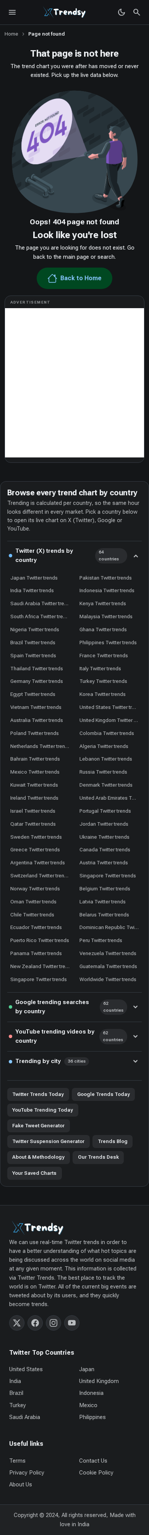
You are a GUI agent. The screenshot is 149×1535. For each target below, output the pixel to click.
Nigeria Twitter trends (34, 629)
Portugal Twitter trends (105, 811)
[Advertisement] (74, 382)
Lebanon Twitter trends (105, 759)
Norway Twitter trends (35, 888)
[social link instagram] (53, 1323)
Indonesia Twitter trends (106, 590)
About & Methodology (38, 1157)
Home (11, 34)
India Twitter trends (32, 590)
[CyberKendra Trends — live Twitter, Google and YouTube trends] (65, 12)
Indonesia (91, 1393)
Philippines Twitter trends (108, 642)
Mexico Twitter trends (35, 772)
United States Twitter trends (110, 707)
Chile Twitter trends (32, 914)
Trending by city (50, 1061)
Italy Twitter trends (100, 668)
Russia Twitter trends (103, 772)
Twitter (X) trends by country (67, 555)
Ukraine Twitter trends (104, 837)
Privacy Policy (26, 1472)
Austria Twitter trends (103, 862)
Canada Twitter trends (104, 849)
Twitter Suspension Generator (48, 1141)
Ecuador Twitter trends (36, 927)
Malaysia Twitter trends (106, 616)
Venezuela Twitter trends (107, 953)
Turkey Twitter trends (103, 681)
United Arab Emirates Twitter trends (110, 798)
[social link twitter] (16, 1323)
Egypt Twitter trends (32, 694)
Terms (17, 1460)
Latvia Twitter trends (102, 901)
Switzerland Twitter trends (40, 875)
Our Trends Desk (98, 1157)
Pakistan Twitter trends (105, 578)
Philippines (92, 1417)
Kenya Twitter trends (102, 603)
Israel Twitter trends (32, 811)
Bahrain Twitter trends (35, 759)
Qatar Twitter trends (33, 824)
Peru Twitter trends (100, 940)
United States (26, 1369)
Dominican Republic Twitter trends (110, 927)
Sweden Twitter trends (36, 837)
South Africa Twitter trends (40, 616)
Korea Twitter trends (102, 694)
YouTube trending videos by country (69, 1036)
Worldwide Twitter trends (107, 979)
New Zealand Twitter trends (41, 966)
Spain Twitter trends (33, 655)
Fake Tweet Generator (38, 1125)
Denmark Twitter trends (106, 785)
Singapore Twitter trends (107, 875)
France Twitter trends (103, 655)
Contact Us (93, 1460)
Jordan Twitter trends (103, 824)
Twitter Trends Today (38, 1094)
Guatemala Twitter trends (108, 966)
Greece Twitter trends (35, 849)
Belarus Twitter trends (104, 914)
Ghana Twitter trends (103, 629)
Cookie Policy (96, 1472)
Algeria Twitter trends (103, 746)
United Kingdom (99, 1381)
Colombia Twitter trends (106, 733)
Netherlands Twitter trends (40, 746)
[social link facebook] (35, 1323)
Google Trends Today (103, 1094)
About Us (20, 1484)
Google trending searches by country (69, 1007)
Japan (86, 1369)
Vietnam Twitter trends (36, 707)
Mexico (88, 1405)
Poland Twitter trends (34, 733)
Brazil (16, 1393)
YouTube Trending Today (42, 1110)
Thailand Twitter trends (36, 668)
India (15, 1381)
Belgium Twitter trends (104, 888)
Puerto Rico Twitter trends (39, 940)
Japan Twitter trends (34, 578)
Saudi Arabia (24, 1417)
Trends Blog (113, 1141)
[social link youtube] (71, 1323)
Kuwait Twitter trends (34, 785)
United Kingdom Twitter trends (110, 720)
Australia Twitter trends (36, 720)
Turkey (17, 1405)
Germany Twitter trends (36, 681)
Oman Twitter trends (33, 901)
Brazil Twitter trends (32, 642)
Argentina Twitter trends (37, 862)
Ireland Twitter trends (34, 798)
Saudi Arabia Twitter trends (41, 603)
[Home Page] (74, 1228)
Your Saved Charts (34, 1173)
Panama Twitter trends (36, 953)
